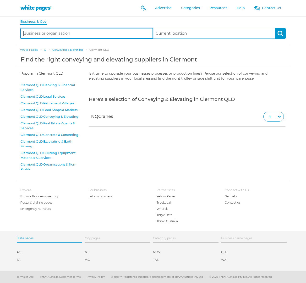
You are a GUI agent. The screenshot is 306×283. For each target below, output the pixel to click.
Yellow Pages (166, 196)
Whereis (162, 209)
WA (223, 259)
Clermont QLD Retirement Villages (47, 103)
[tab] (35, 22)
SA (19, 259)
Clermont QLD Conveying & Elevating (49, 116)
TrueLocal (164, 202)
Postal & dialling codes (36, 202)
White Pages (29, 49)
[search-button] (280, 33)
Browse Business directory (39, 196)
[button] (187, 117)
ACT (20, 252)
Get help (231, 196)
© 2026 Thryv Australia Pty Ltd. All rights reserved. (240, 276)
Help (241, 8)
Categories (190, 8)
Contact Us (271, 8)
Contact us (232, 202)
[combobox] (87, 33)
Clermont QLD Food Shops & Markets (49, 110)
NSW (156, 252)
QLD (224, 252)
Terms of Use (25, 276)
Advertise (163, 8)
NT (87, 252)
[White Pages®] (35, 8)
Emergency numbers (35, 209)
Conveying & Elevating (68, 49)
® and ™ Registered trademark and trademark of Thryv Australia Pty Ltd (157, 276)
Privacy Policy (96, 276)
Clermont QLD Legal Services (43, 96)
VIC (87, 259)
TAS (155, 259)
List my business (100, 196)
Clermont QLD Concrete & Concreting (49, 135)
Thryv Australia (167, 221)
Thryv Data (164, 215)
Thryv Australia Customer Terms (60, 276)
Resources (218, 8)
